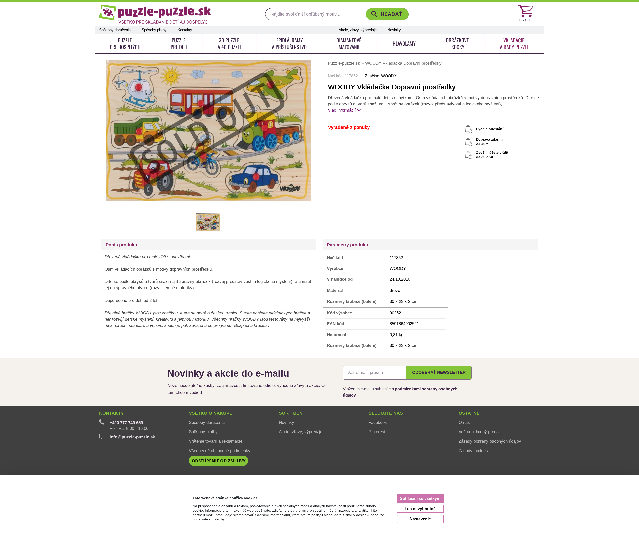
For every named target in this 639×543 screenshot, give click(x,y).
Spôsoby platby (154, 30)
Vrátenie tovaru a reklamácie (215, 441)
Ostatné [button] (469, 413)
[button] (387, 14)
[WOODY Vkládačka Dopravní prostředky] (208, 130)
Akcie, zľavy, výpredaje (358, 30)
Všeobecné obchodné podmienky (219, 450)
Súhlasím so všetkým (420, 498)
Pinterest (377, 431)
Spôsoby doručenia (115, 30)
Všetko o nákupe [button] (210, 413)
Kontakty (185, 30)
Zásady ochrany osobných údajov (490, 441)
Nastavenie (420, 519)
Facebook (378, 422)
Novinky (394, 30)
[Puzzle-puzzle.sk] (155, 14)
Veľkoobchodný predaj (479, 431)
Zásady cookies (473, 450)
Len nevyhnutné (420, 508)
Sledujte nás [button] (386, 413)
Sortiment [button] (292, 413)
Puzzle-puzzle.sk (344, 63)
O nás (464, 422)
